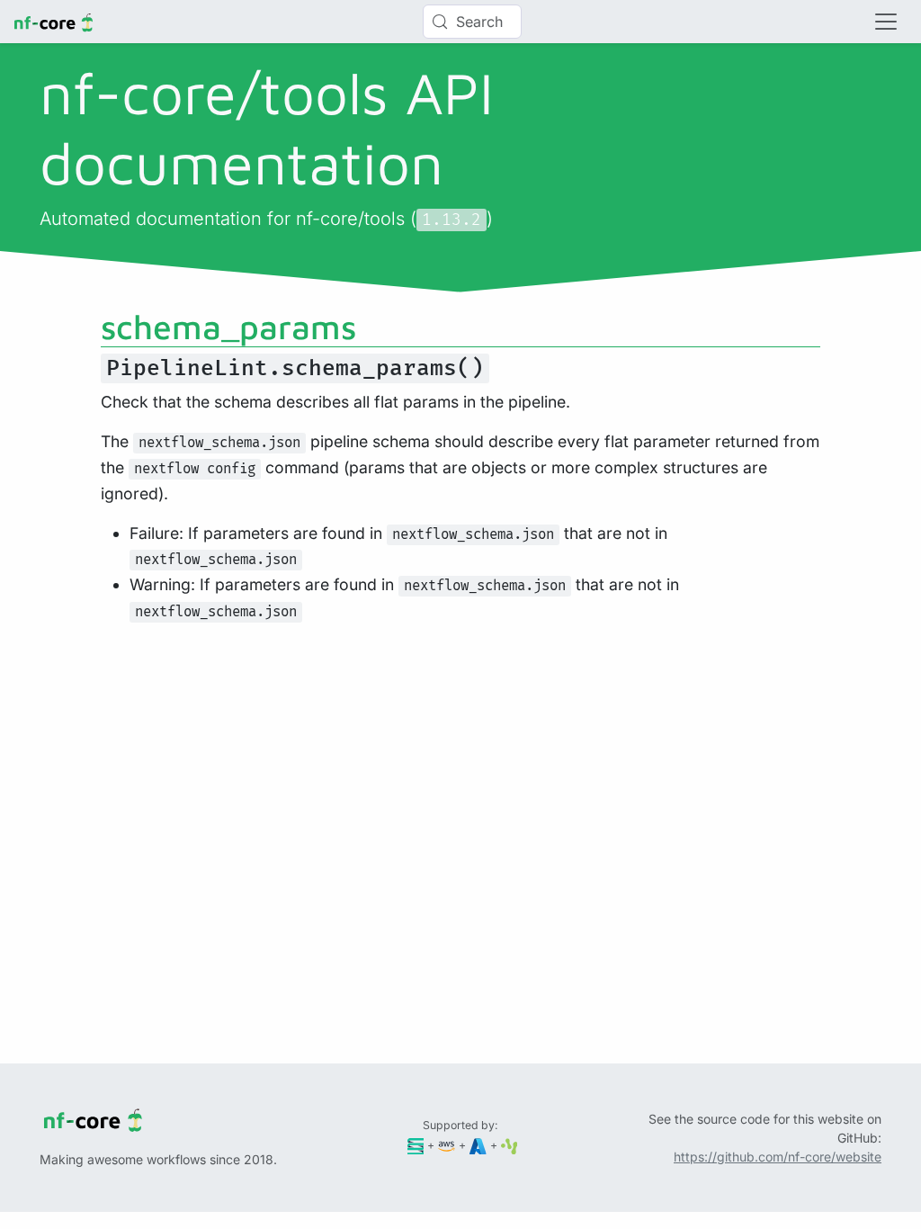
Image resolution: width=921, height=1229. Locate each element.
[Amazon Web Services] (446, 1145)
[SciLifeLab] (509, 1145)
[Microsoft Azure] (478, 1145)
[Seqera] (416, 1145)
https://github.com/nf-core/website (777, 1156)
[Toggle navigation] (886, 21)
